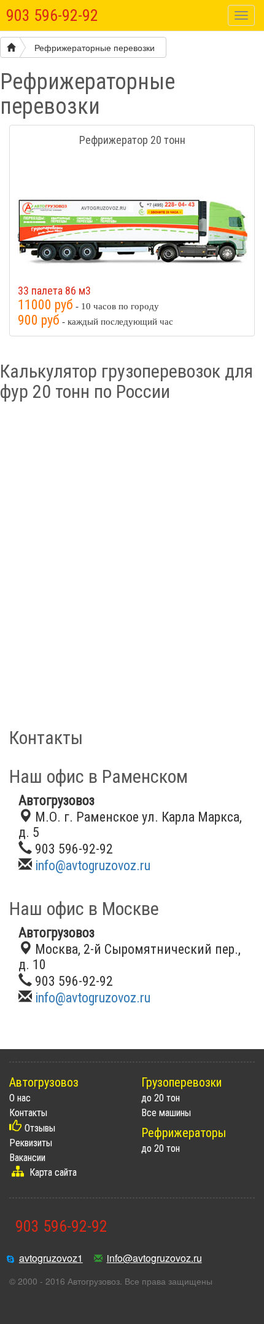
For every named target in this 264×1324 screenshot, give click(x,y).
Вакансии (27, 1157)
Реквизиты (30, 1143)
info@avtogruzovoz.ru (92, 865)
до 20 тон (160, 1098)
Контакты (28, 1113)
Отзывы (40, 1128)
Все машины (166, 1113)
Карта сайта (53, 1172)
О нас (20, 1098)
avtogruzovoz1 (51, 1258)
